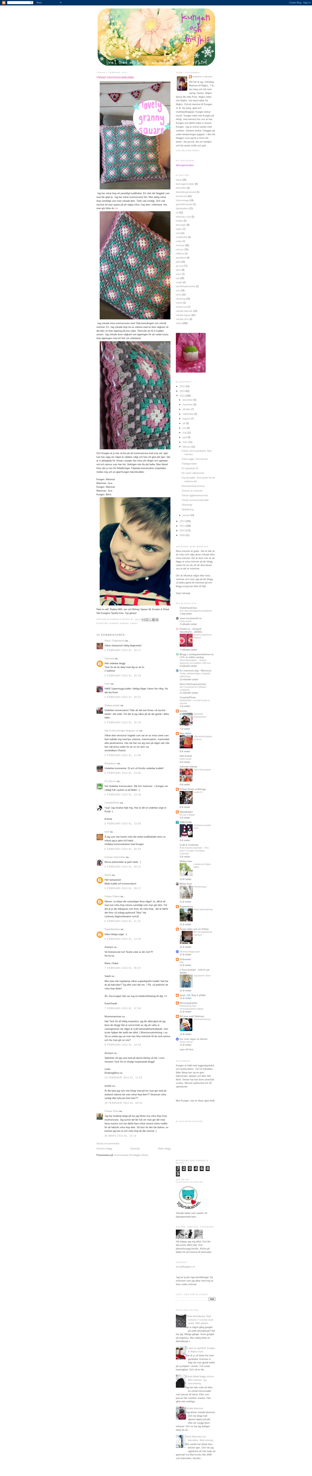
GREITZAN (186, 822)
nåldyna (180, 253)
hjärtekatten (182, 208)
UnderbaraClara (188, 608)
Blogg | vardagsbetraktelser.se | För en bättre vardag (196, 656)
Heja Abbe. (186, 733)
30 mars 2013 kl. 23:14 (120, 1135)
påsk (178, 270)
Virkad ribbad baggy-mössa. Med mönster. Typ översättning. (199, 1380)
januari (186, 515)
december (188, 400)
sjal (177, 278)
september (188, 414)
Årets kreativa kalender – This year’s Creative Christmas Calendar (194, 851)
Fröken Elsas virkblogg (193, 789)
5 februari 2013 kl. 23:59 (123, 823)
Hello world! (185, 621)
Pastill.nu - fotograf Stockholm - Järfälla (191, 630)
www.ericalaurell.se (191, 618)
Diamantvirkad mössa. (193, 486)
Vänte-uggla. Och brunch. (195, 459)
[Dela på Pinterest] (157, 619)
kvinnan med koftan (115, 857)
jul (177, 212)
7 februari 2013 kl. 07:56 (123, 1008)
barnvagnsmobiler (185, 184)
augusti (187, 418)
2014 (182, 391)
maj (185, 432)
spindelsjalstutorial (185, 286)
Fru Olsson (110, 781)
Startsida (135, 1148)
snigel (179, 282)
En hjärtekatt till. (190, 468)
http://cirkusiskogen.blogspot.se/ (122, 730)
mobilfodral (181, 237)
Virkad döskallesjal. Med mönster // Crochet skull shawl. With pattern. (199, 1320)
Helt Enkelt (186, 756)
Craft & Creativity (189, 845)
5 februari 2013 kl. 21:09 (123, 755)
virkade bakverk (184, 311)
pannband (181, 257)
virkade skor (182, 319)
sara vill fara (186, 1049)
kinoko (183, 711)
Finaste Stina (111, 1111)
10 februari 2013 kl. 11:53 (123, 1077)
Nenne (108, 875)
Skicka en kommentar (107, 1143)
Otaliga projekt (112, 705)
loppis (179, 229)
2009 (182, 535)
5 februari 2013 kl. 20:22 (123, 697)
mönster (180, 245)
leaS (107, 831)
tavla (178, 294)
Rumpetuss (110, 763)
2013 (182, 395)
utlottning (180, 298)
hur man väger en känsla (193, 1039)
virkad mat (181, 307)
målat (179, 241)
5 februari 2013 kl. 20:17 (123, 650)
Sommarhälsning (202, 1019)
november (188, 404)
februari (187, 446)
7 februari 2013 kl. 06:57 (123, 968)
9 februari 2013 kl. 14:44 (123, 1044)
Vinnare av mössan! (192, 490)
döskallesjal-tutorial (186, 192)
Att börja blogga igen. (190, 951)
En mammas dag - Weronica (195, 670)
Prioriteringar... (201, 887)
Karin (107, 683)
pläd (178, 261)
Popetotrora (186, 906)
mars (185, 442)
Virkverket (185, 959)
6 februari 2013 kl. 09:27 (123, 888)
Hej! (182, 962)
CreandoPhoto (112, 802)
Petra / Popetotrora (114, 640)
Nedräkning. (188, 509)
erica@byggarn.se (185, 1266)
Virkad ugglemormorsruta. (195, 495)
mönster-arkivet (188, 766)
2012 (182, 521)
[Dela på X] (150, 619)
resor (178, 274)
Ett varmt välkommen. (193, 473)
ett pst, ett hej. (186, 1042)
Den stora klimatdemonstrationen (196, 611)
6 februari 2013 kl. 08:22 (123, 866)
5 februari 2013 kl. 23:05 (123, 773)
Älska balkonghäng (203, 909)
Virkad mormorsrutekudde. (195, 500)
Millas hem (186, 883)
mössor (180, 249)
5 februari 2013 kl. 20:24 (123, 722)
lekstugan (181, 224)
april (185, 437)
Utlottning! (187, 504)
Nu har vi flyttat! (187, 815)
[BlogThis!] (147, 619)
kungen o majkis (203, 77)
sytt (178, 290)
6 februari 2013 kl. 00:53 (123, 849)
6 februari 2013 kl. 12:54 (123, 939)
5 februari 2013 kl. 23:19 (123, 794)
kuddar (114, 623)
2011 (182, 526)
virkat (134, 623)
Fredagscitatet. (189, 463)
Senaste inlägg (104, 1148)
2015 (182, 386)
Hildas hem (186, 861)
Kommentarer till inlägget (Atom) (131, 1155)
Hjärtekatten (186, 812)
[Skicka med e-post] (143, 619)
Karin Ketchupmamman (193, 684)
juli (184, 423)
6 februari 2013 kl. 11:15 (123, 921)
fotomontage (182, 200)
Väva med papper (202, 769)
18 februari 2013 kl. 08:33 (123, 1103)
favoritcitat (181, 196)
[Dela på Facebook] (153, 619)
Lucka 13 (198, 792)
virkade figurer (183, 315)
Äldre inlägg (164, 1148)
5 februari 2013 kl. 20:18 (123, 675)
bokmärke (181, 188)
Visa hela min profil (188, 151)
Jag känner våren (202, 975)
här (116, 208)
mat (178, 233)
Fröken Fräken (112, 896)
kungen (124, 623)
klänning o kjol (183, 216)
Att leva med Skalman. (192, 1016)
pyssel (179, 266)
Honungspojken (188, 1003)
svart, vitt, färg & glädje (193, 995)
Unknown (109, 658)
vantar (179, 302)
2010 (182, 530)
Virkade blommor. (194, 1408)
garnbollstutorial (184, 204)
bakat (179, 179)
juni (185, 428)
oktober (187, 409)
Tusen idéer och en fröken (194, 929)
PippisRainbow (112, 929)
